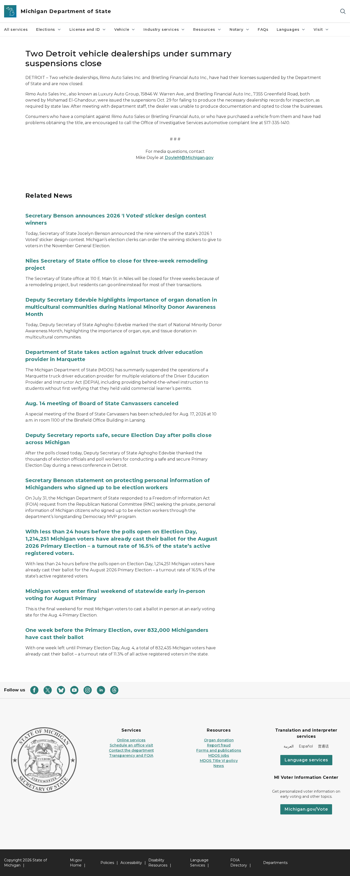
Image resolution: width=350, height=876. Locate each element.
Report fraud (219, 745)
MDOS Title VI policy (219, 760)
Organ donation (219, 740)
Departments (275, 862)
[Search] (343, 11)
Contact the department (131, 750)
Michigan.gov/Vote (306, 809)
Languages (288, 29)
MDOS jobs (218, 755)
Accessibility (131, 862)
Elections (45, 29)
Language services (306, 760)
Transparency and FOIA (131, 755)
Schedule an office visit (131, 745)
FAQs (263, 29)
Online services (131, 740)
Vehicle (121, 29)
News (218, 765)
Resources (204, 29)
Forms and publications (218, 750)
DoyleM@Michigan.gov (189, 157)
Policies (107, 862)
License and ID (84, 29)
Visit (318, 29)
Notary (236, 29)
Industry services (161, 29)
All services (16, 29)
